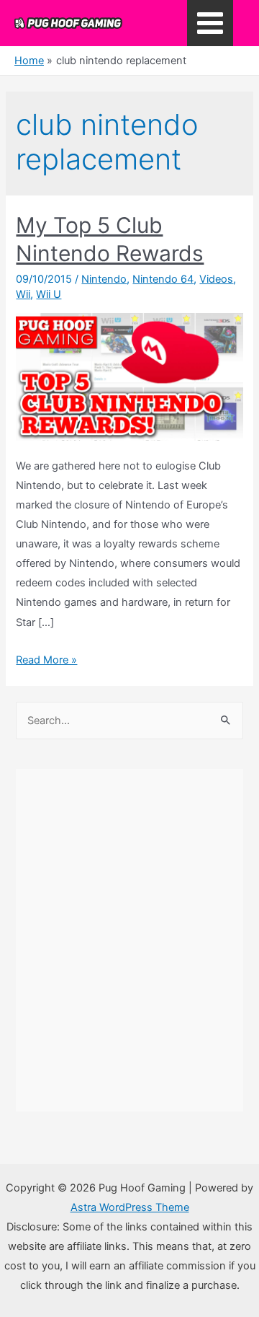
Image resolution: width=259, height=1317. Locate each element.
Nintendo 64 (163, 279)
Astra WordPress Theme (130, 1207)
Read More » (46, 659)
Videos (216, 279)
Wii (23, 294)
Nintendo (104, 279)
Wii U (48, 294)
